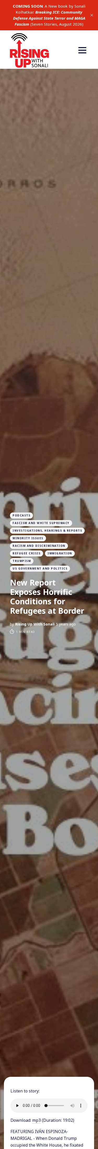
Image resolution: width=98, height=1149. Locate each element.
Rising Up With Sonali (35, 624)
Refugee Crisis (27, 553)
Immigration (60, 553)
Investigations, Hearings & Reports (47, 530)
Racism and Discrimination (39, 546)
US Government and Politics (40, 568)
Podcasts (21, 515)
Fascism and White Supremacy (41, 523)
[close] (92, 15)
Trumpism (22, 561)
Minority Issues (28, 538)
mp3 (36, 1120)
